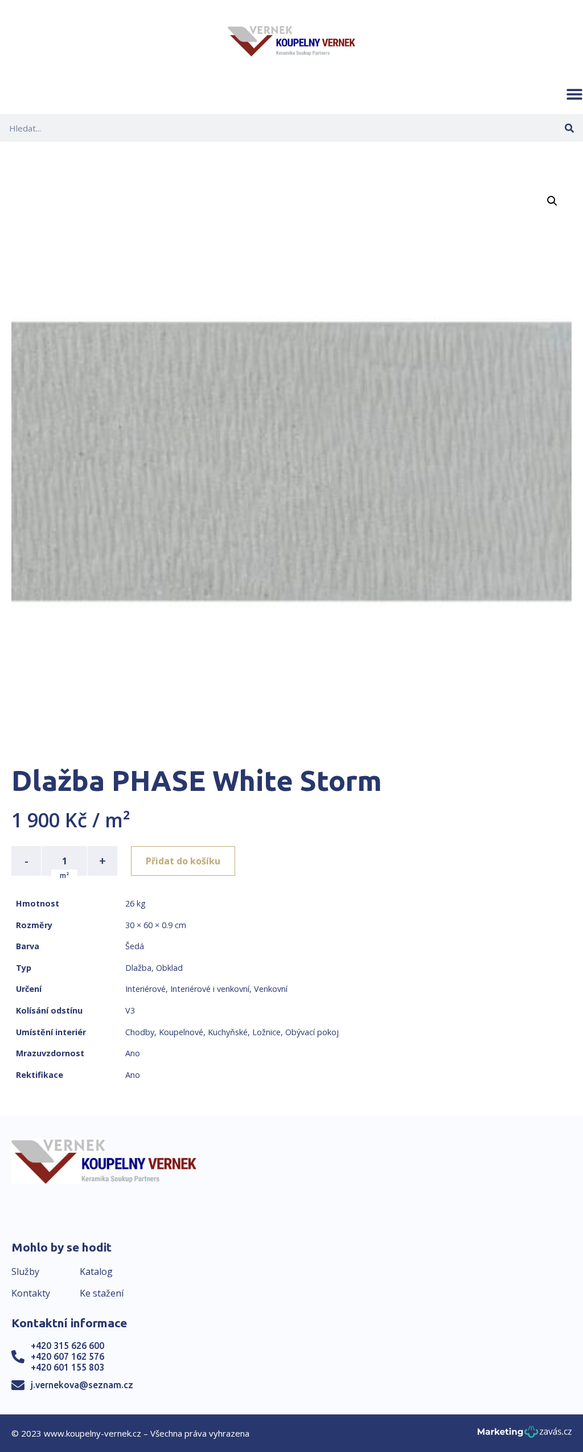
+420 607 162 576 (67, 1356)
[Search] (569, 128)
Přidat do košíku (183, 861)
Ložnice (266, 1032)
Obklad (169, 967)
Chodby (139, 1032)
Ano (132, 1053)
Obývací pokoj (312, 1032)
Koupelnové (181, 1032)
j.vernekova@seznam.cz (82, 1385)
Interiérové (145, 988)
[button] (574, 93)
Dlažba (138, 967)
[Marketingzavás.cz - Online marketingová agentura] (525, 1435)
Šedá (134, 946)
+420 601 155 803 (67, 1367)
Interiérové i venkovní (209, 988)
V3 (130, 1010)
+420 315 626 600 (67, 1345)
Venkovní (271, 988)
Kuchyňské (228, 1032)
